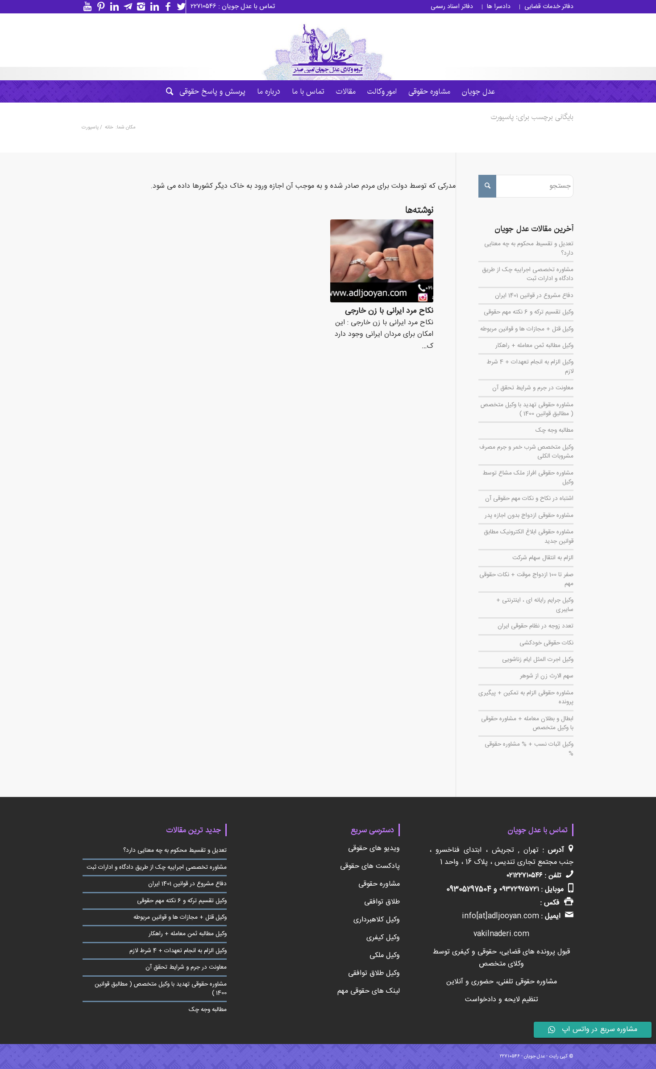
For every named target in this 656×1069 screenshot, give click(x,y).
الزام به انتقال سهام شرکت (542, 558)
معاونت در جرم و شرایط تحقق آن (532, 388)
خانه (109, 127)
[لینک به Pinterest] (98, 6)
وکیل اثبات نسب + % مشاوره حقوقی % (529, 748)
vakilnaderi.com (501, 934)
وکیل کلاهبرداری (376, 920)
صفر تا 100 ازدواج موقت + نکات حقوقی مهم (526, 579)
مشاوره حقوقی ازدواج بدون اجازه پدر (529, 515)
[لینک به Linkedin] (152, 6)
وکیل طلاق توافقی (374, 973)
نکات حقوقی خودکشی (546, 643)
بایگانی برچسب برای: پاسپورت (532, 117)
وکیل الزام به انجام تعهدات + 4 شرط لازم (529, 366)
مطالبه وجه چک (554, 430)
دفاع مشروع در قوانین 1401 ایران (534, 296)
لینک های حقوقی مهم (368, 991)
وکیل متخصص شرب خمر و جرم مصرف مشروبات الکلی (526, 451)
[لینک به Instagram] (138, 6)
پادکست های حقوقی (370, 866)
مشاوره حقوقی (379, 884)
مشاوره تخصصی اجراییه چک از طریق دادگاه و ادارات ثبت (527, 274)
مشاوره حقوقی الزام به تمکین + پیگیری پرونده (525, 697)
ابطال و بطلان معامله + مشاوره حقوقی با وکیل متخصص (527, 723)
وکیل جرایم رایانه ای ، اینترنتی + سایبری (534, 604)
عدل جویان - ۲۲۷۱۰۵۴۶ (522, 1056)
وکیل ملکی (385, 955)
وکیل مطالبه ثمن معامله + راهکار (534, 346)
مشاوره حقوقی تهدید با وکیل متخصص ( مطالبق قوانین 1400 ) (527, 409)
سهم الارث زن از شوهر (546, 676)
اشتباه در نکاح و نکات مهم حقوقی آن (529, 499)
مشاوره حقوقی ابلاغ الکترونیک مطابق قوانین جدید (528, 536)
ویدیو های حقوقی (374, 848)
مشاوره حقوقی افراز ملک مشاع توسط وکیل (527, 477)
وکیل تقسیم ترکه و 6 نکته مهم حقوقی (528, 312)
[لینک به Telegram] (125, 6)
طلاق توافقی (382, 902)
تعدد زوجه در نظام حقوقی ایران (535, 626)
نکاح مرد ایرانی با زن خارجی (389, 311)
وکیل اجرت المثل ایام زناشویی (537, 660)
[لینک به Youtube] (85, 6)
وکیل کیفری (383, 938)
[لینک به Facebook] (165, 6)
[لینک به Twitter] (179, 6)
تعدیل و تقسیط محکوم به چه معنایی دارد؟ (528, 248)
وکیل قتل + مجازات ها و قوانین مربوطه (526, 329)
